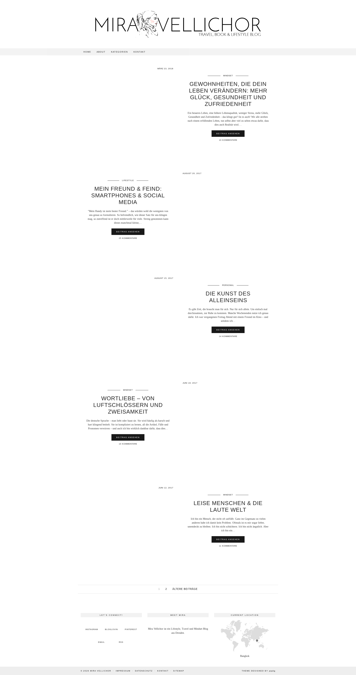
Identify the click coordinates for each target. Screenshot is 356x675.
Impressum (123, 671)
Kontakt (140, 52)
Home (87, 52)
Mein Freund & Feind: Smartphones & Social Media (128, 195)
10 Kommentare (228, 140)
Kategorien (119, 52)
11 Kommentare (228, 546)
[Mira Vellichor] (178, 24)
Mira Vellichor (100, 671)
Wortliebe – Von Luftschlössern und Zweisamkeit (128, 405)
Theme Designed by (258, 671)
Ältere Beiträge (185, 589)
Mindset (228, 76)
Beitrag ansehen (228, 134)
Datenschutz (144, 671)
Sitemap (178, 671)
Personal (228, 285)
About (101, 52)
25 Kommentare (128, 238)
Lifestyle (128, 180)
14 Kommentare (228, 336)
